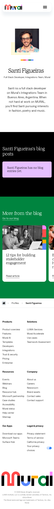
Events (5, 379)
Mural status (8, 408)
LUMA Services (34, 329)
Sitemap (6, 417)
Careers (31, 383)
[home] (13, 7)
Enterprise (7, 362)
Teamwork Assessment (39, 342)
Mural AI (6, 337)
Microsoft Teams (10, 437)
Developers (8, 346)
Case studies (8, 400)
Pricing (5, 358)
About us (31, 379)
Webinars (7, 383)
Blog (4, 387)
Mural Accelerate (35, 333)
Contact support (35, 400)
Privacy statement (36, 433)
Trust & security (10, 354)
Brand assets (33, 392)
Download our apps (12, 433)
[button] (45, 7)
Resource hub (9, 392)
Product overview (11, 329)
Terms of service (35, 437)
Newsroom (32, 387)
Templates (7, 342)
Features (6, 333)
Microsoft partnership (13, 396)
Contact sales (34, 396)
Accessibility (8, 404)
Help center (8, 412)
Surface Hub (8, 442)
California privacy (35, 442)
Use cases (32, 337)
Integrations (8, 350)
